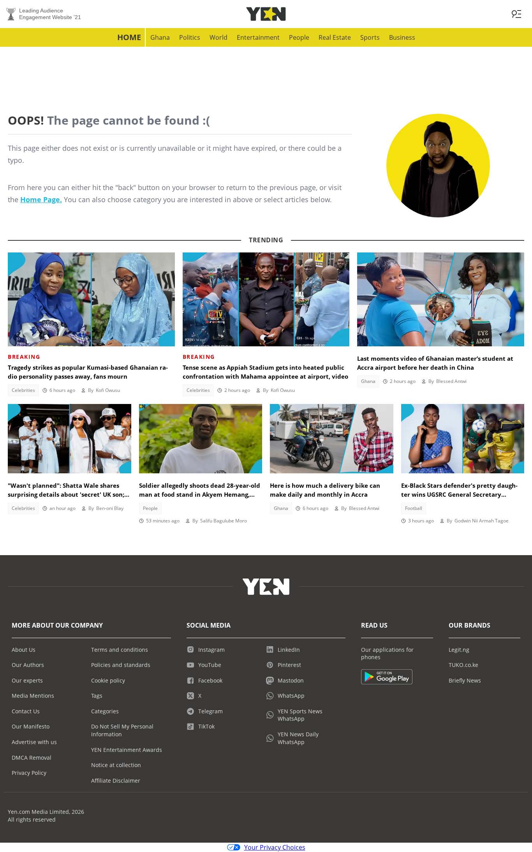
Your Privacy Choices (274, 847)
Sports (370, 37)
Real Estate (335, 37)
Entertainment (258, 37)
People (299, 37)
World (218, 37)
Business (402, 37)
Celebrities (23, 390)
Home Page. (41, 199)
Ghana (160, 37)
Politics (189, 37)
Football (413, 508)
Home (129, 37)
